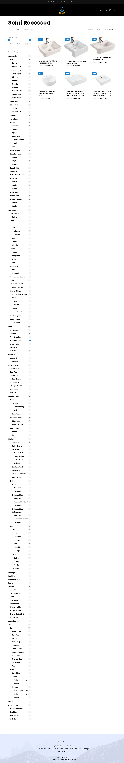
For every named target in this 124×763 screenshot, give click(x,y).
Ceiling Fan (14, 375)
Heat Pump (18, 301)
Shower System (18, 652)
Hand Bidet (16, 645)
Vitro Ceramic (17, 245)
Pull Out (17, 565)
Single (14, 161)
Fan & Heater (13, 365)
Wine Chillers (15, 319)
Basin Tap (15, 635)
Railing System (17, 477)
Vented (16, 305)
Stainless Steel (17, 495)
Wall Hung (14, 351)
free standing (19, 140)
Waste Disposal (15, 316)
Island (14, 259)
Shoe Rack (16, 414)
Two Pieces (14, 715)
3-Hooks (15, 77)
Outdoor (15, 435)
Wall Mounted (19, 463)
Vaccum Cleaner (18, 287)
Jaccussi (13, 358)
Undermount (14, 344)
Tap (11, 526)
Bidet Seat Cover (16, 709)
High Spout (18, 558)
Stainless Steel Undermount (17, 510)
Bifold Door (16, 421)
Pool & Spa (12, 576)
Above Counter (15, 330)
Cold (13, 530)
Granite (14, 484)
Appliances (12, 210)
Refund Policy (72, 759)
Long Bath (14, 361)
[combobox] (109, 29)
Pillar (16, 533)
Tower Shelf (14, 196)
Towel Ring (14, 192)
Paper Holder (15, 150)
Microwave (14, 266)
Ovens (12, 270)
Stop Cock (16, 656)
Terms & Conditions (53, 759)
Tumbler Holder (16, 199)
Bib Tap (14, 638)
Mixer (14, 555)
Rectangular (16, 66)
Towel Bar (13, 178)
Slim (13, 263)
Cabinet (15, 126)
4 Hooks (15, 80)
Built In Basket (17, 446)
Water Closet (13, 705)
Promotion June (14, 579)
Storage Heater (16, 386)
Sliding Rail (14, 617)
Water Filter (14, 428)
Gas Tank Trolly (18, 467)
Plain (14, 147)
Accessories (12, 56)
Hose (12, 597)
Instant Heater (15, 379)
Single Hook (16, 94)
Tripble (14, 189)
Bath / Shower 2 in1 (21, 691)
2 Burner (17, 231)
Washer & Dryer (15, 291)
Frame (14, 129)
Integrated (16, 256)
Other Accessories (19, 474)
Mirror (12, 122)
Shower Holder (15, 607)
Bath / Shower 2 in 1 (21, 680)
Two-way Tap (17, 659)
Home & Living (13, 396)
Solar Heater (15, 382)
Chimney (15, 252)
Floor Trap (14, 101)
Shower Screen (17, 424)
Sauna (10, 583)
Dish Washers (15, 213)
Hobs (12, 221)
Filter (28, 44)
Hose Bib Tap (17, 649)
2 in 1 (14, 224)
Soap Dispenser (16, 154)
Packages (12, 573)
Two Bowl (17, 491)
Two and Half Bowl (21, 502)
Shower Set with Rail (17, 614)
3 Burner (17, 234)
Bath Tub (11, 354)
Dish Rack (15, 449)
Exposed (15, 687)
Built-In (14, 217)
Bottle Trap (16, 642)
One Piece (14, 712)
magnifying (16, 136)
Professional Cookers (18, 277)
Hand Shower (15, 590)
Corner (14, 63)
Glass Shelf (14, 105)
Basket (12, 60)
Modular (15, 242)
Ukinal (10, 702)
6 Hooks (15, 87)
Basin (18, 29)
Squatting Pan (13, 621)
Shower (11, 586)
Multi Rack (16, 470)
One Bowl (17, 488)
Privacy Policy (64, 759)
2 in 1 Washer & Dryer (20, 294)
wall (15, 143)
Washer (14, 308)
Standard (15, 273)
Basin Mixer (16, 673)
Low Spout (18, 561)
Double (14, 157)
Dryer (14, 298)
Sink (11, 481)
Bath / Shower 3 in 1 (21, 694)
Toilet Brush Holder (17, 175)
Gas (13, 228)
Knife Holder (18, 460)
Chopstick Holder (20, 453)
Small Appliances (16, 284)
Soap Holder (14, 168)
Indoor (14, 432)
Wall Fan (13, 393)
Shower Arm (14, 604)
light (13, 133)
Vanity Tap (14, 347)
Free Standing (17, 323)
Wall (15, 410)
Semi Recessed (16, 340)
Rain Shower (14, 600)
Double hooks (17, 91)
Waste (14, 666)
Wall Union (16, 662)
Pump (12, 280)
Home (10, 29)
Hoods (12, 249)
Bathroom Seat (15, 70)
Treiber (14, 164)
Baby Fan (13, 372)
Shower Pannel (15, 610)
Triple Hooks (16, 98)
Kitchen (11, 439)
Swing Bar (14, 171)
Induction (15, 238)
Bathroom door (16, 418)
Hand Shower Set (16, 593)
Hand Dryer (14, 119)
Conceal (15, 676)
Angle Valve (16, 631)
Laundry (15, 403)
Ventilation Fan (15, 389)
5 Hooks (15, 84)
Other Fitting (16, 569)
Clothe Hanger (15, 74)
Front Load (18, 312)
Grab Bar (13, 115)
